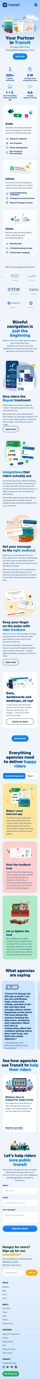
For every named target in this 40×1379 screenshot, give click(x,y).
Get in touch (7, 1353)
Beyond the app (8, 1349)
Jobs (4, 1316)
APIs (4, 1345)
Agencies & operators (11, 1334)
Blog (4, 1290)
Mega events (7, 1341)
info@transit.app (9, 1363)
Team (4, 1312)
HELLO (5, 1282)
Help (4, 1298)
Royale (5, 1338)
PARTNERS (7, 1330)
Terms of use (7, 1323)
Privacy (5, 1319)
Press (4, 1294)
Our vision (6, 1308)
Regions (5, 1287)
